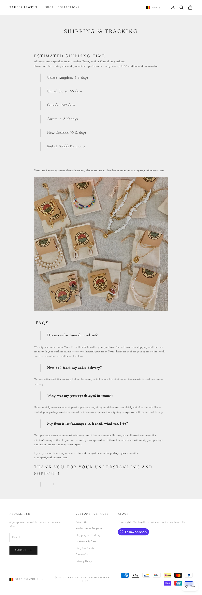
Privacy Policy (84, 561)
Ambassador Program (89, 528)
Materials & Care (86, 541)
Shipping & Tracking (88, 535)
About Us (81, 522)
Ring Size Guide (85, 548)
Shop (49, 7)
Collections (68, 7)
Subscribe (23, 550)
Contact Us (82, 554)
